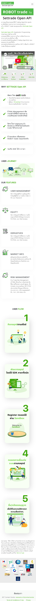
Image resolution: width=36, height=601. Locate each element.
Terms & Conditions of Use (15, 600)
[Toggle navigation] (32, 4)
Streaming (17, 102)
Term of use (20, 553)
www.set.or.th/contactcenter (25, 597)
